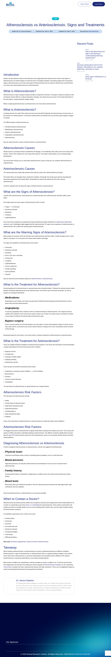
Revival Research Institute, (53, 564)
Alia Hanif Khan (94, 31)
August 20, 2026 (81, 71)
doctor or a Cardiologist (32, 505)
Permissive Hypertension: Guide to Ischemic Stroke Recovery (29, 541)
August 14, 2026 (89, 80)
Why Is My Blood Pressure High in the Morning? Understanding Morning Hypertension (95, 55)
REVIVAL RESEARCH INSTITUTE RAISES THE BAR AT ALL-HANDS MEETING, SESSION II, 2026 (90, 67)
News (78, 63)
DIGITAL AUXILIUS (82, 654)
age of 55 (11, 435)
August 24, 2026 (89, 59)
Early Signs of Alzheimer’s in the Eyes (95, 78)
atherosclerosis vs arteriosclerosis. (42, 278)
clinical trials (7, 567)
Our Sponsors (12, 642)
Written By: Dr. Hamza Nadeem (21, 31)
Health (55, 18)
